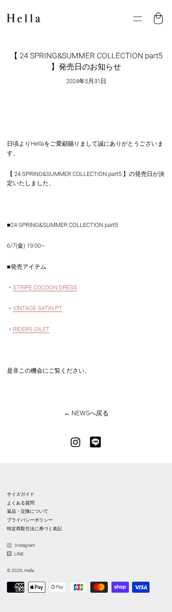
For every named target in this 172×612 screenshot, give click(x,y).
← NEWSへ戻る (86, 413)
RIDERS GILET (31, 329)
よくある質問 (20, 503)
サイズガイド (20, 494)
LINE (18, 554)
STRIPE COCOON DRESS (45, 287)
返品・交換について (27, 511)
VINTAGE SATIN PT (37, 308)
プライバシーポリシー (30, 520)
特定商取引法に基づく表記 (34, 529)
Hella (29, 570)
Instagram (24, 545)
